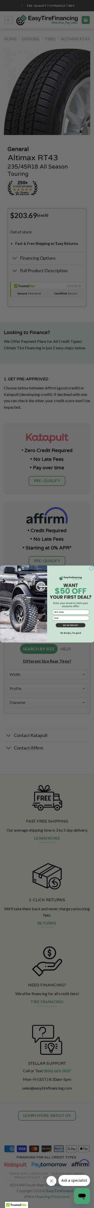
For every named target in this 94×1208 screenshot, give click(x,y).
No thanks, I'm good (70, 633)
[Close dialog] (91, 568)
